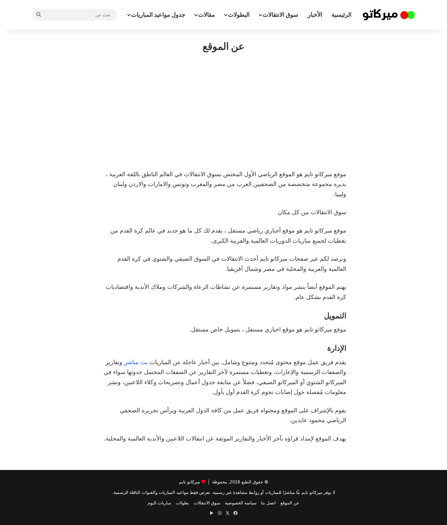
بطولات (182, 502)
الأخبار (315, 14)
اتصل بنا (268, 502)
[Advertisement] (223, 110)
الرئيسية (341, 14)
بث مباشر (136, 362)
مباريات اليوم (159, 502)
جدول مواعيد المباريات (158, 14)
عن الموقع (289, 502)
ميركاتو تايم (189, 481)
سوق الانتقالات (280, 14)
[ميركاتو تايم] (389, 14)
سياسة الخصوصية (241, 502)
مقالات (206, 14)
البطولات (239, 14)
